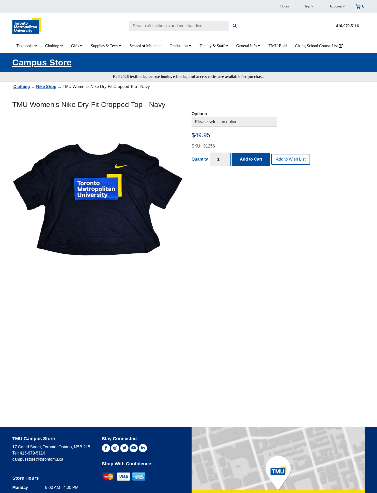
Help (307, 6)
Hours (284, 6)
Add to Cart (251, 159)
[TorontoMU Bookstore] (26, 26)
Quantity (200, 159)
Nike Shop (46, 86)
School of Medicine (145, 46)
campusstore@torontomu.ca (37, 459)
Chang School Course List (317, 46)
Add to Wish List (290, 159)
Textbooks (25, 46)
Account (336, 6)
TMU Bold (278, 46)
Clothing (52, 46)
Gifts (75, 46)
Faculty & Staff (212, 46)
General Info (247, 46)
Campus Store (42, 62)
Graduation (179, 46)
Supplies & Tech (105, 46)
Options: (200, 114)
